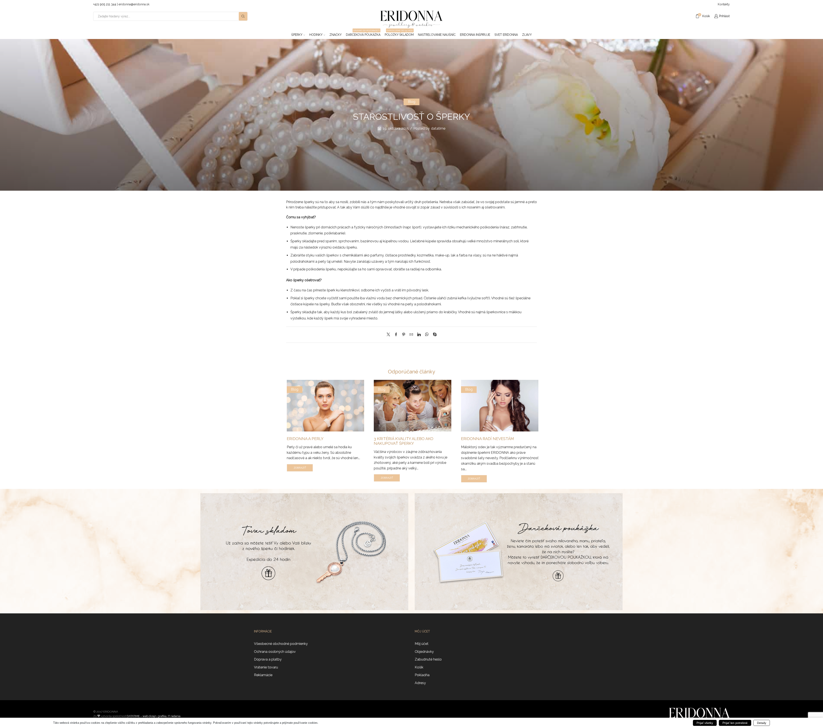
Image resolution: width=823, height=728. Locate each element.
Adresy (420, 683)
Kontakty (724, 4)
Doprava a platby (268, 659)
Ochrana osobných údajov (275, 652)
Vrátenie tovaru (266, 667)
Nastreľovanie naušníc (437, 34)
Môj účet (421, 644)
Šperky (296, 34)
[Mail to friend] (411, 334)
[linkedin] (419, 334)
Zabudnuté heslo (428, 659)
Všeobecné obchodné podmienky (281, 644)
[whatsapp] (427, 334)
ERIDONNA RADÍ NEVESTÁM (487, 438)
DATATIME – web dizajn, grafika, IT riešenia (153, 716)
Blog (411, 102)
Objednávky (424, 652)
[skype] (434, 334)
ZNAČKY (335, 34)
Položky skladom (399, 33)
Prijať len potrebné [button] (735, 723)
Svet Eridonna (506, 34)
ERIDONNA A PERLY (305, 438)
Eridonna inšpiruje (475, 34)
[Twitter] (389, 334)
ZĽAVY (527, 34)
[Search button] (243, 16)
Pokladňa (422, 675)
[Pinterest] (403, 334)
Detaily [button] (761, 723)
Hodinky (316, 34)
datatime (438, 128)
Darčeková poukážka (363, 33)
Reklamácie (263, 675)
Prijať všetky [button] (705, 723)
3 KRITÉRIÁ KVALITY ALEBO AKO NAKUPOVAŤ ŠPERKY (403, 441)
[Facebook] (396, 334)
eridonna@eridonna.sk (134, 4)
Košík (419, 667)
